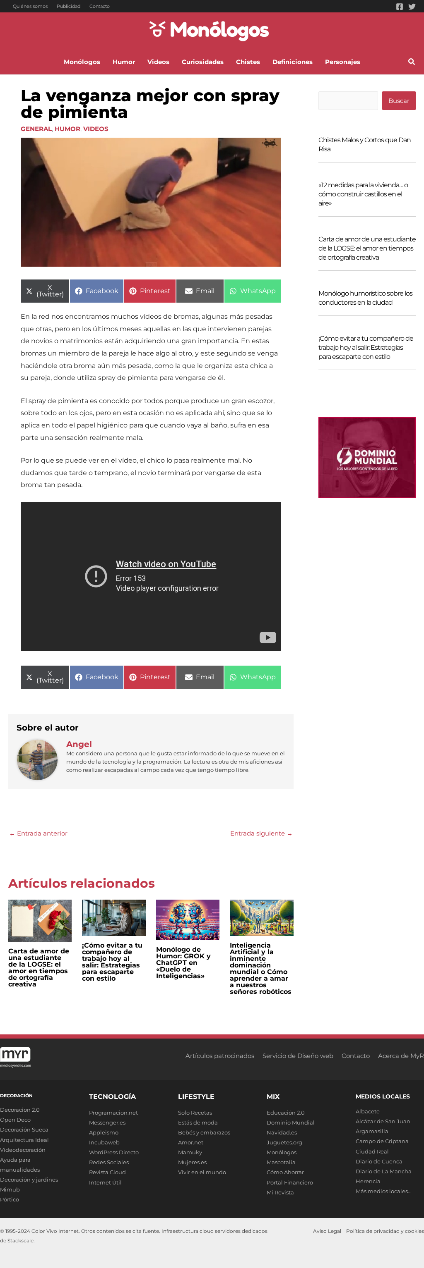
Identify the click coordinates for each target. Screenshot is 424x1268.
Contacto (99, 6)
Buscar (399, 101)
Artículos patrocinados (220, 1056)
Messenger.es (107, 1122)
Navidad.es (282, 1132)
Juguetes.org (284, 1142)
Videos (95, 129)
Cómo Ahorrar (285, 1172)
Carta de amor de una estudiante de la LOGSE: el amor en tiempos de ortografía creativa (38, 967)
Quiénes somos (30, 6)
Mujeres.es (192, 1162)
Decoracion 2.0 (20, 1109)
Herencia (368, 1181)
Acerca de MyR (401, 1056)
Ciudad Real (372, 1151)
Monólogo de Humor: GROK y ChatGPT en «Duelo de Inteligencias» (183, 963)
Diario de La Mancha (384, 1171)
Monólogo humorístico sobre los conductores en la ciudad (365, 297)
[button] (412, 62)
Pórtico (9, 1199)
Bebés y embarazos (204, 1132)
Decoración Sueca (24, 1129)
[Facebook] (399, 6)
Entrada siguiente (261, 833)
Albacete (368, 1111)
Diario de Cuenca (379, 1161)
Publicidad (68, 6)
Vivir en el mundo (202, 1172)
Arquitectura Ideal (24, 1140)
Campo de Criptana (382, 1141)
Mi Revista (280, 1192)
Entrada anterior (38, 833)
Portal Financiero (290, 1182)
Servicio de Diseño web (298, 1056)
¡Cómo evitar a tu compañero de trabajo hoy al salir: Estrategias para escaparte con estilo (112, 961)
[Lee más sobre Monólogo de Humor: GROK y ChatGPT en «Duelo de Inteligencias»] (187, 919)
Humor (67, 129)
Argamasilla (372, 1131)
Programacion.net (113, 1112)
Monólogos (281, 1152)
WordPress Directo (114, 1152)
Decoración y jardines (29, 1179)
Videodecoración (23, 1149)
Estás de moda (198, 1122)
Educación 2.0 (286, 1112)
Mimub (10, 1189)
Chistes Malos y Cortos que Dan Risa (364, 144)
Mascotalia (281, 1162)
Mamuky (190, 1152)
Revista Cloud (107, 1172)
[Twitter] (412, 6)
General (36, 129)
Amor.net (190, 1142)
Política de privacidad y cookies (385, 1231)
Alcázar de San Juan (383, 1121)
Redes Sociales (109, 1162)
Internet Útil (105, 1182)
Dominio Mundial (291, 1122)
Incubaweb (104, 1142)
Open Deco (15, 1119)
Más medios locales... (384, 1191)
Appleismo (103, 1132)
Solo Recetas (195, 1112)
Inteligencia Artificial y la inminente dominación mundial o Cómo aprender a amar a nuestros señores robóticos (261, 968)
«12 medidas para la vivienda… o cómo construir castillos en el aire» (363, 194)
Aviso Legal (327, 1231)
